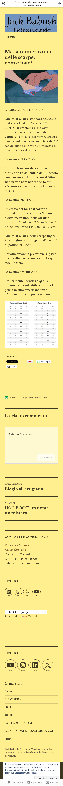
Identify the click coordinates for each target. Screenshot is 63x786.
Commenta (46, 457)
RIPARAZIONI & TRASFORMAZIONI (30, 730)
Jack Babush (12, 749)
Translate (34, 616)
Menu (11, 37)
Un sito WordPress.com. (35, 749)
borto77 (14, 397)
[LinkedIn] (9, 592)
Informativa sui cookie (26, 773)
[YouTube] (36, 592)
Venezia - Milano (17, 545)
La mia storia (14, 683)
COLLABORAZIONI (18, 723)
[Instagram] (18, 592)
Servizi (10, 691)
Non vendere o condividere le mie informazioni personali (29, 752)
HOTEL (10, 707)
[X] (27, 592)
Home (9, 738)
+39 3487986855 (15, 549)
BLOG (9, 715)
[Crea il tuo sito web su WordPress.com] (31, 3)
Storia (47, 397)
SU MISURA (13, 699)
